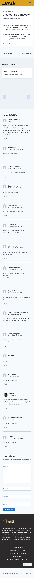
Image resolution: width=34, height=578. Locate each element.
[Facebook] (24, 564)
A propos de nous (17, 547)
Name (5, 489)
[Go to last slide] (4, 97)
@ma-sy (28, 573)
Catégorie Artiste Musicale (17, 550)
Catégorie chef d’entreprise (17, 553)
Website (5, 504)
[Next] (28, 97)
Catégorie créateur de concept (17, 559)
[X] (27, 564)
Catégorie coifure (17, 556)
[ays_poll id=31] (8, 44)
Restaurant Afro (7, 52)
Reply (5, 138)
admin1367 (7, 18)
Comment (7, 466)
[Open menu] (30, 3)
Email (5, 496)
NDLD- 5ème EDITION (8, 11)
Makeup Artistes (27, 52)
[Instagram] (30, 564)
